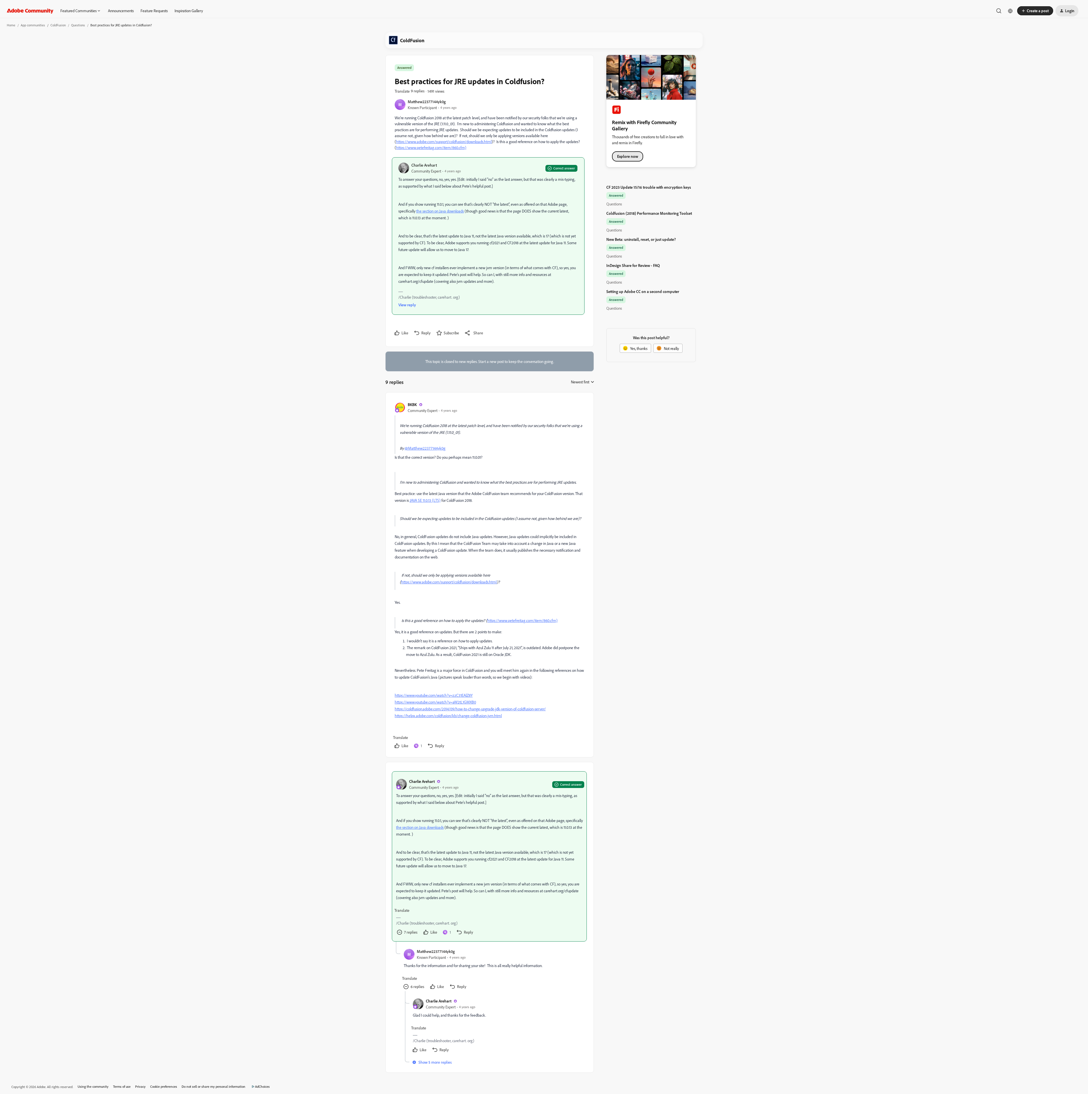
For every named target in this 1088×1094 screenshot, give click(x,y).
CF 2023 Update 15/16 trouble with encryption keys (648, 187)
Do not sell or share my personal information (213, 1086)
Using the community (93, 1086)
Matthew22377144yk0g (427, 101)
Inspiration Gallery (189, 10)
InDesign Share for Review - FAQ (633, 265)
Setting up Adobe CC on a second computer (642, 291)
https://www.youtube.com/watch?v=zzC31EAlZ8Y (434, 695)
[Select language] (1010, 10)
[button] (1035, 10)
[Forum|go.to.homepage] (30, 10)
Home (11, 25)
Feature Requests (154, 10)
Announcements (121, 10)
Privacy (140, 1086)
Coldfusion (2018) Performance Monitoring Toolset (649, 213)
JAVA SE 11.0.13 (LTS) (425, 500)
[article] (489, 576)
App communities (33, 25)
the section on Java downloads (440, 211)
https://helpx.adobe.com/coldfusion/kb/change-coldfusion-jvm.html (448, 715)
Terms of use (122, 1086)
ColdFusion (58, 25)
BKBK (412, 404)
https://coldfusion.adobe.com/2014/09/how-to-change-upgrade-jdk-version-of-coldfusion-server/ (470, 708)
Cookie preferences (163, 1086)
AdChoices (262, 1086)
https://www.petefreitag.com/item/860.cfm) (431, 147)
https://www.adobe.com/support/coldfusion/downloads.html (444, 141)
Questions (78, 25)
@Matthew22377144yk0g (425, 448)
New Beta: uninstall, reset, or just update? (641, 239)
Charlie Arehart (424, 165)
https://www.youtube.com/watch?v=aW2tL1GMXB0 (435, 702)
